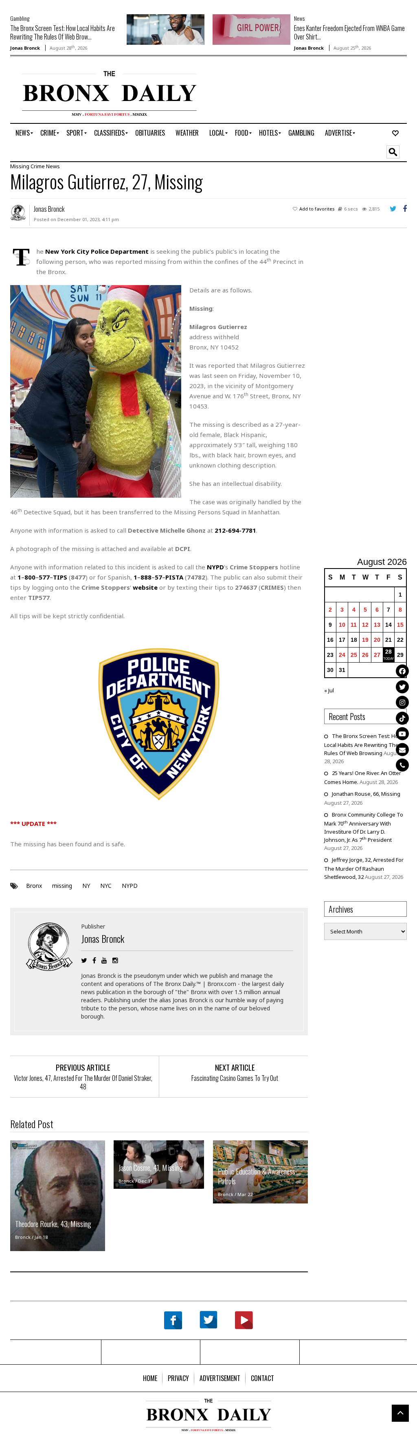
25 (354, 655)
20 (377, 640)
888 (145, 577)
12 (365, 624)
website (145, 587)
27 (377, 655)
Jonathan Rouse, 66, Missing (366, 793)
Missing (19, 166)
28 (388, 651)
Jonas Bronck (25, 48)
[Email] (402, 749)
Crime (38, 166)
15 (400, 624)
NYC (106, 885)
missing (62, 885)
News (299, 18)
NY (86, 885)
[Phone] (402, 765)
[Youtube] (402, 733)
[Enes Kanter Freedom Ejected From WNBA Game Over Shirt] (251, 29)
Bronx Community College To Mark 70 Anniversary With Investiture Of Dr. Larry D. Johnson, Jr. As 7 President (363, 827)
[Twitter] (402, 686)
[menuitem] (22, 133)
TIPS (60, 577)
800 (29, 577)
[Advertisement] (370, 397)
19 (365, 640)
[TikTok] (402, 718)
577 (44, 577)
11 (354, 624)
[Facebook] (402, 671)
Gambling (19, 18)
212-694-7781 (235, 530)
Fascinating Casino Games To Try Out (234, 1078)
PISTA (174, 577)
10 (342, 624)
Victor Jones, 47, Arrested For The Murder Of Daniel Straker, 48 (83, 1082)
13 (377, 624)
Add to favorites (317, 209)
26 (365, 655)
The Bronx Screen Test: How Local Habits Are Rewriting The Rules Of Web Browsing (363, 744)
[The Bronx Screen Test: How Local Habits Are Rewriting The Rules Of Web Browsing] (165, 29)
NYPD (130, 885)
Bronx (34, 885)
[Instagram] (402, 702)
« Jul (329, 690)
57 (158, 577)
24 (342, 655)
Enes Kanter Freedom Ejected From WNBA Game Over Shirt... (349, 32)
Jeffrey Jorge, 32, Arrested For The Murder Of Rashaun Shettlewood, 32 (364, 868)
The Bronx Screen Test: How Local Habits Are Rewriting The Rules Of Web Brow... (62, 32)
